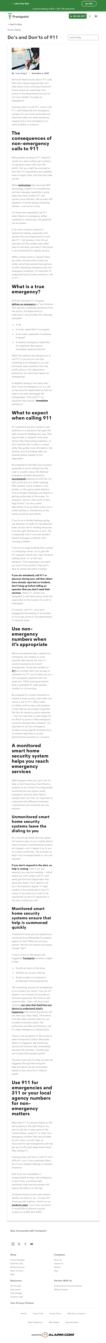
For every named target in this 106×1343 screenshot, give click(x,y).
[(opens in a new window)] (12, 1244)
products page (20, 1205)
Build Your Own (16, 1263)
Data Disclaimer (71, 1322)
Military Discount (17, 1267)
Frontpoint (29, 958)
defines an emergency (24, 304)
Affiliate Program (61, 1289)
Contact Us (58, 1263)
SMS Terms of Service (76, 1313)
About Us (58, 1260)
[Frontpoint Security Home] (18, 16)
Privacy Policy (55, 1313)
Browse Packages (17, 1260)
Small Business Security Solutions (68, 1286)
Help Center (15, 1289)
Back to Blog (16, 24)
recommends (19, 478)
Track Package (16, 1293)
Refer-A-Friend (16, 1271)
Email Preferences (35, 1322)
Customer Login (16, 1297)
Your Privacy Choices (22, 1303)
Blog (56, 1271)
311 (14, 670)
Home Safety (14, 29)
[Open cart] (95, 16)
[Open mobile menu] (90, 16)
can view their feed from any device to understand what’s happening (32, 1008)
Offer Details (54, 1322)
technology (24, 185)
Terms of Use (38, 1313)
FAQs (12, 1274)
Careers (57, 1267)
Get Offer (89, 3)
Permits (24, 1313)
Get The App (15, 1286)
